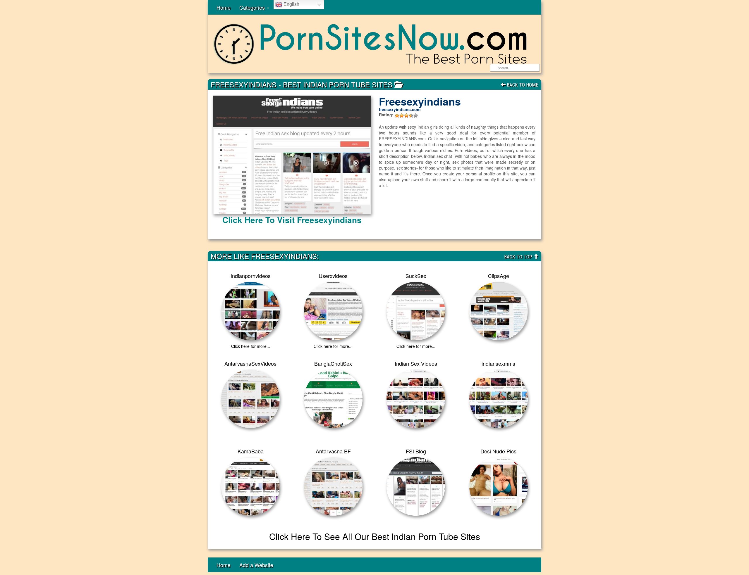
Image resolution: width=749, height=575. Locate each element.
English (290, 4)
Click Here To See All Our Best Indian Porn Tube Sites (374, 536)
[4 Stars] (411, 115)
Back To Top (518, 257)
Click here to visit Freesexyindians (292, 220)
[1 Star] (397, 115)
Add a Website (256, 565)
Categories (252, 7)
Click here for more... (250, 346)
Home (224, 7)
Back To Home (522, 85)
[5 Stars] (415, 115)
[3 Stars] (406, 115)
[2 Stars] (401, 115)
